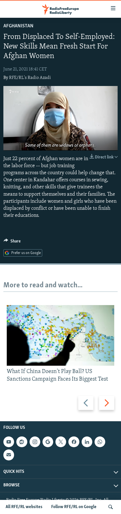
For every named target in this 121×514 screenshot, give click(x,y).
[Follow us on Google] (47, 441)
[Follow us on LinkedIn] (87, 441)
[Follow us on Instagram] (35, 441)
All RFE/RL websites (24, 507)
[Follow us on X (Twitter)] (60, 441)
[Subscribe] (8, 454)
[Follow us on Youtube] (8, 441)
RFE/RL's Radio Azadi (30, 78)
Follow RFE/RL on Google (74, 507)
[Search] (110, 507)
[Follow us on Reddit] (21, 441)
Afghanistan (18, 26)
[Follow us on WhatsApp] (100, 441)
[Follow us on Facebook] (73, 441)
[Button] (12, 242)
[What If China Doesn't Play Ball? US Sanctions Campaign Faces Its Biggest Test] (60, 335)
